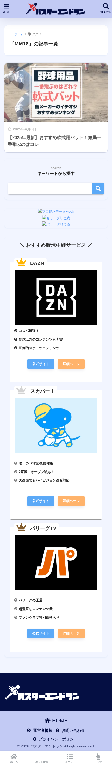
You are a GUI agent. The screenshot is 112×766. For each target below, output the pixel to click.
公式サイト (40, 364)
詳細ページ (71, 364)
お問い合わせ (73, 730)
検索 (98, 188)
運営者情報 (42, 730)
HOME (59, 720)
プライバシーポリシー (58, 739)
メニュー (70, 762)
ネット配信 (41, 762)
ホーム (14, 762)
